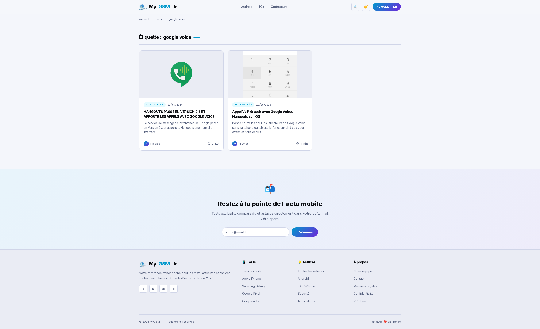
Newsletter (386, 6)
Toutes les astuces (311, 271)
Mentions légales (365, 286)
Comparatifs (250, 301)
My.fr (163, 7)
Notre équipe (363, 271)
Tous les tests (251, 271)
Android (246, 6)
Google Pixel (251, 293)
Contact (359, 278)
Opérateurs (279, 6)
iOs (261, 6)
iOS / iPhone (306, 286)
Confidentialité (364, 293)
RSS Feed (360, 301)
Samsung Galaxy (253, 286)
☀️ (366, 7)
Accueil (144, 19)
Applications (306, 301)
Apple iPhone (251, 278)
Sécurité (303, 293)
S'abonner (305, 232)
